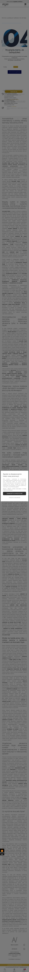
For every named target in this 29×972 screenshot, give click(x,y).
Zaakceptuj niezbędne (14, 497)
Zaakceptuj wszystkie (14, 493)
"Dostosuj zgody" (15, 486)
